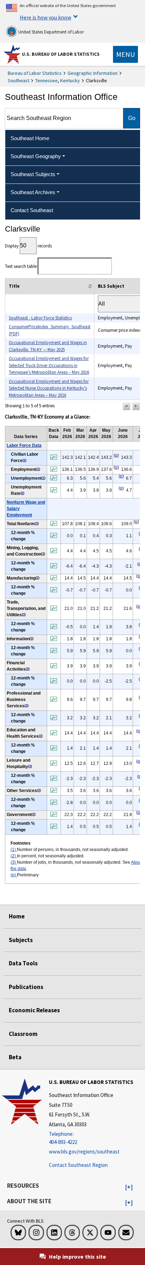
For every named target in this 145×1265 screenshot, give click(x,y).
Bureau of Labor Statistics (35, 73)
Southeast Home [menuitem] (30, 138)
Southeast (18, 80)
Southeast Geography (36, 156)
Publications (26, 987)
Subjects (21, 940)
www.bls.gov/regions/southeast (84, 1151)
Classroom (23, 1034)
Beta (15, 1057)
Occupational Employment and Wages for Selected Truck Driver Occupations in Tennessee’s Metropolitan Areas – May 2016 (49, 365)
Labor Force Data (24, 445)
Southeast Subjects (33, 174)
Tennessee (46, 80)
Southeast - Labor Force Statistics (40, 318)
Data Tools (23, 963)
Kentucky (70, 80)
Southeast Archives (33, 192)
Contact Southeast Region (78, 1165)
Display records (28, 246)
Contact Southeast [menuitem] (32, 210)
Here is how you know (45, 17)
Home (17, 916)
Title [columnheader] (14, 286)
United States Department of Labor (50, 32)
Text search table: (21, 266)
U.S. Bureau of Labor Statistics (61, 54)
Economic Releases (34, 1010)
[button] (126, 406)
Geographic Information (93, 73)
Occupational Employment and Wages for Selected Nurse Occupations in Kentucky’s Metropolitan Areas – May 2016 (49, 388)
